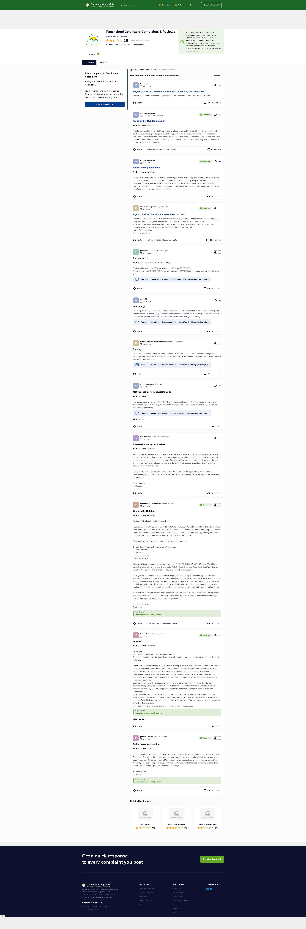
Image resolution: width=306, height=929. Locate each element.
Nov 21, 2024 (158, 116)
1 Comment (216, 426)
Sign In (192, 5)
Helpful (139, 103)
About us (175, 904)
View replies (139, 419)
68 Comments (215, 240)
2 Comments (216, 149)
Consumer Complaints (147, 889)
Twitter (211, 889)
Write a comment (214, 103)
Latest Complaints (145, 900)
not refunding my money (146, 167)
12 (117, 44)
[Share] (215, 85)
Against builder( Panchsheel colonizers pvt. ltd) (158, 214)
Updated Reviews (145, 904)
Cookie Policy (177, 896)
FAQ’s (180, 5)
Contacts (103, 62)
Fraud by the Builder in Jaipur (149, 121)
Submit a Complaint (211, 5)
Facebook (207, 889)
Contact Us (176, 908)
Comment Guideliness (180, 900)
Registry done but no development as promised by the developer (168, 91)
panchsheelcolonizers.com (117, 36)
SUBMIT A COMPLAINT (105, 105)
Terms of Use (177, 889)
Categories (166, 5)
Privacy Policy (177, 893)
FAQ (173, 912)
